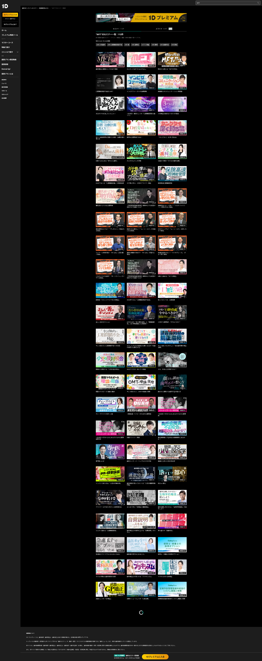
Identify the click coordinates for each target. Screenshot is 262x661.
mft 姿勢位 (135, 45)
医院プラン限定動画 (9, 59)
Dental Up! (6, 69)
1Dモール (4, 91)
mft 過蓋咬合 (164, 45)
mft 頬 (127, 45)
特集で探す (6, 47)
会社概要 (4, 98)
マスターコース (7, 42)
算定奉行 (4, 80)
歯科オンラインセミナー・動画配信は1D (35, 8)
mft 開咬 (155, 45)
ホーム (4, 30)
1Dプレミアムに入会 (10, 15)
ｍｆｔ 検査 (145, 45)
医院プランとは (7, 74)
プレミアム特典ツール (10, 35)
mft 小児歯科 (101, 45)
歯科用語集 (5, 87)
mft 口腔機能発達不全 (115, 45)
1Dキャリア (5, 94)
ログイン (12, 19)
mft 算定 (174, 45)
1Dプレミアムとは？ (10, 24)
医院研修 (5, 64)
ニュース (4, 83)
